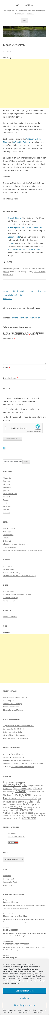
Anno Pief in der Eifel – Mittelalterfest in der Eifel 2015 (13, 295)
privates (6, 271)
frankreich (7, 788)
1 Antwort (7, 51)
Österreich (29, 818)
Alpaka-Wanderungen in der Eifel (15, 738)
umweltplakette (31, 807)
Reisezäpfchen (8, 569)
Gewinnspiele (8, 534)
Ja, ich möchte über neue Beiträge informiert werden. (24, 418)
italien (37, 788)
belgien (7, 782)
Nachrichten (21, 794)
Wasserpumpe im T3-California (15, 697)
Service (6, 538)
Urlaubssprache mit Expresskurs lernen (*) (19, 575)
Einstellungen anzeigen (24, 1005)
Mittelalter (7, 795)
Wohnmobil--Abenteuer (12, 763)
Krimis (5, 792)
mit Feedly (12, 833)
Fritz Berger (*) (8, 591)
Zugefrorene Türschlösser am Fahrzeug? (18, 726)
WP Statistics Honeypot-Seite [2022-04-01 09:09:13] (22, 550)
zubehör (6, 512)
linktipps (11, 791)
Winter (15, 815)
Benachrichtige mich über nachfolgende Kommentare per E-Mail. (22, 411)
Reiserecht (15, 798)
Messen (40, 791)
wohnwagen (7, 818)
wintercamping (24, 815)
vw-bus (35, 813)
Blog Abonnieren (9, 528)
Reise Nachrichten (10, 493)
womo (38, 268)
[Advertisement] (24, 83)
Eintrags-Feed (8, 879)
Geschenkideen (22, 788)
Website (6, 388)
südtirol (6, 807)
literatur (20, 791)
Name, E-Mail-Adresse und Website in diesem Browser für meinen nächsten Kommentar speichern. (21, 401)
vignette (29, 812)
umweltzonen (9, 810)
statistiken (22, 804)
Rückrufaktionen (10, 802)
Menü (25, 20)
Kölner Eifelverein (10, 616)
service (5, 503)
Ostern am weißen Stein (12, 732)
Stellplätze (33, 804)
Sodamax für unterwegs (12, 703)
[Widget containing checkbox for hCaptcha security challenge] (23, 428)
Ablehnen (24, 998)
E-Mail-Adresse (10, 378)
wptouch (9, 275)
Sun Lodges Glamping (11, 572)
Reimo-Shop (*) (9, 601)
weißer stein (8, 815)
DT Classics (7, 566)
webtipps (42, 813)
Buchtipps (7, 481)
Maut (34, 791)
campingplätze (19, 782)
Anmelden (7, 875)
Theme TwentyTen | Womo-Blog (26, 317)
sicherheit (7, 506)
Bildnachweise (10, 547)
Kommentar (9, 338)
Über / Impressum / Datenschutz (9, 1011)
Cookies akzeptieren (25, 990)
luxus (29, 791)
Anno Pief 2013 (38, 291)
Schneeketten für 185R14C (13, 729)
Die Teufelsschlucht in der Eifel (14, 735)
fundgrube (7, 487)
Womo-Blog (24, 5)
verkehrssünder (13, 812)
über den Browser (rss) (16, 836)
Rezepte (6, 500)
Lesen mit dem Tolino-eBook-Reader (17, 594)
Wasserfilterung (17, 754)
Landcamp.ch (8, 700)
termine (6, 509)
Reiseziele (7, 497)
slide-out (6, 804)
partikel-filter (36, 795)
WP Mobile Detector (21, 142)
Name (6, 367)
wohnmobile (38, 815)
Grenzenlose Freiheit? (11, 707)
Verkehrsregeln (24, 810)
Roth (39, 799)
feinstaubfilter (39, 785)
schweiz (22, 801)
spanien (13, 804)
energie (31, 785)
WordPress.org (9, 885)
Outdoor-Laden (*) (10, 597)
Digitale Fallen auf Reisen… (13, 710)
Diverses (6, 484)
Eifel (24, 785)
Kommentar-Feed (10, 882)
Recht (6, 798)
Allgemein (7, 478)
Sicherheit (7, 541)
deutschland (12, 785)
